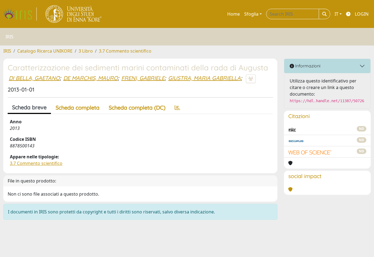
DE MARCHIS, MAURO (90, 78)
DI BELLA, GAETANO (34, 78)
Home (233, 14)
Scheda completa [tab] (77, 107)
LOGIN (362, 14)
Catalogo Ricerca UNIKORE (45, 51)
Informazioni (307, 65)
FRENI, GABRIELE (143, 78)
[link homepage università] (74, 14)
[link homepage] (20, 14)
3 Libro (86, 51)
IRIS (7, 51)
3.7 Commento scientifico (125, 51)
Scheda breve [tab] (29, 107)
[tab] (177, 107)
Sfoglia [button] (251, 14)
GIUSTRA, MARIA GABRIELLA (204, 78)
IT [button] (336, 14)
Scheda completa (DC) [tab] (137, 107)
